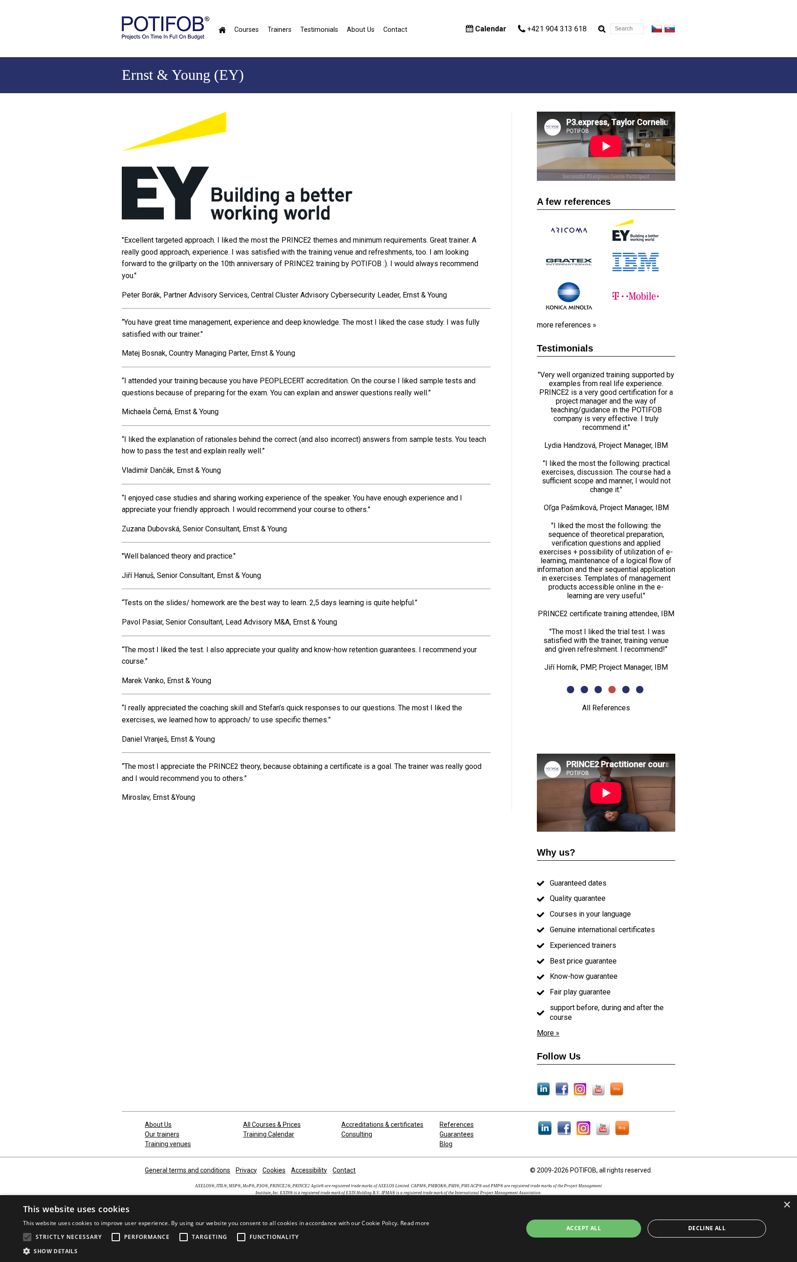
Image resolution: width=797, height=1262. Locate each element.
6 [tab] (640, 690)
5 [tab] (626, 690)
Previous (530, 525)
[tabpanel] (606, 521)
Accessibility (309, 1170)
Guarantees (457, 1134)
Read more (415, 1223)
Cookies (273, 1170)
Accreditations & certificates (382, 1124)
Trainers (279, 30)
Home (222, 30)
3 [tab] (599, 690)
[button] (226, 1250)
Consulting (356, 1134)
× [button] (786, 1205)
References (457, 1124)
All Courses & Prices (272, 1124)
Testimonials (319, 30)
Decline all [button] (707, 1228)
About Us (361, 30)
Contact (395, 30)
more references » (566, 325)
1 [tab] (571, 690)
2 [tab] (585, 690)
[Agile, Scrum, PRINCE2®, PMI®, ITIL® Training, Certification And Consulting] (165, 37)
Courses (246, 30)
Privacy (246, 1170)
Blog (446, 1144)
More (545, 1033)
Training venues (168, 1144)
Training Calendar (268, 1134)
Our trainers (162, 1134)
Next (682, 525)
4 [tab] (613, 690)
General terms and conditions (187, 1170)
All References (606, 707)
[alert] (398, 1228)
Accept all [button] (583, 1228)
